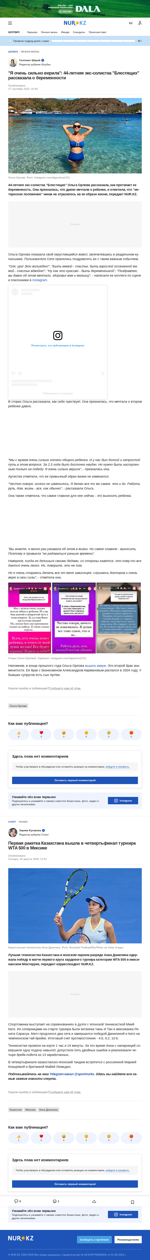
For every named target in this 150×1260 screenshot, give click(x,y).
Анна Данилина (48, 1109)
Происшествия (97, 32)
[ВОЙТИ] (140, 23)
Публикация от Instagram (58, 393)
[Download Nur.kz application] (75, 9)
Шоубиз (14, 32)
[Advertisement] (75, 224)
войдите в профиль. (118, 766)
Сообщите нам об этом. (65, 688)
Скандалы (79, 32)
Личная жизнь (49, 32)
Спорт (12, 822)
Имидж (65, 32)
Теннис (23, 822)
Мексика (30, 1109)
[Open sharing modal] (94, 1201)
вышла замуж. (96, 666)
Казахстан (16, 1109)
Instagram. (40, 280)
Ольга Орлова (18, 705)
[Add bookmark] (133, 1202)
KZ (131, 23)
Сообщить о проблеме (94, 1239)
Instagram (126, 800)
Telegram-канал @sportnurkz (72, 1074)
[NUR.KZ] (75, 23)
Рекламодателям (128, 1239)
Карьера (32, 32)
